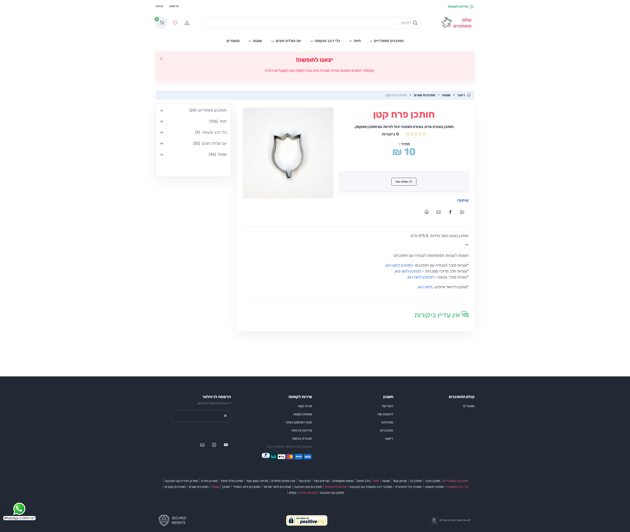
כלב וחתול (363, 481)
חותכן (226, 487)
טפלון (292, 493)
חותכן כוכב (432, 481)
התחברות (386, 430)
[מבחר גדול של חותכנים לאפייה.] (457, 23)
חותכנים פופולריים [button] (389, 40)
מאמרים (468, 406)
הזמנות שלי (385, 414)
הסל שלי (387, 406)
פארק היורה (209, 481)
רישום (389, 438)
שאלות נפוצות (302, 414)
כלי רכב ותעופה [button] (327, 40)
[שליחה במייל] (202, 445)
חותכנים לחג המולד (246, 487)
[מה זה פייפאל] (266, 456)
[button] (193, 110)
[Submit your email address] (225, 416)
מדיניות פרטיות (301, 430)
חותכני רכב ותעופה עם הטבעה (370, 487)
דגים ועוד (304, 481)
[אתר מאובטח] (174, 520)
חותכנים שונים (424, 95)
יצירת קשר (304, 406)
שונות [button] (257, 40)
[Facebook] (452, 212)
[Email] (440, 212)
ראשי (461, 95)
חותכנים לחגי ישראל (277, 487)
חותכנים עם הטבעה (308, 487)
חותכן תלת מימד (231, 481)
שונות (446, 95)
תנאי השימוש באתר (298, 422)
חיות (376, 481)
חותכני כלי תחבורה (408, 487)
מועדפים (387, 422)
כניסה (159, 6)
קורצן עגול (400, 481)
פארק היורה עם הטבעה (181, 481)
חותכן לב (416, 481)
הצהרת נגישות (302, 438)
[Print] (428, 212)
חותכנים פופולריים (455, 481)
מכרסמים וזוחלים (283, 481)
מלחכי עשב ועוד (257, 481)
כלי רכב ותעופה (458, 487)
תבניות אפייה (308, 493)
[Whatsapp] (464, 212)
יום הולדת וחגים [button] (288, 40)
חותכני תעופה (434, 487)
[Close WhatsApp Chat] (5, 507)
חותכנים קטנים (175, 487)
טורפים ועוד (322, 481)
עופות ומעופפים (342, 481)
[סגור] (161, 58)
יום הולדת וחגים (335, 487)
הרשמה (174, 6)
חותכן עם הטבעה (332, 493)
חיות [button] (357, 40)
